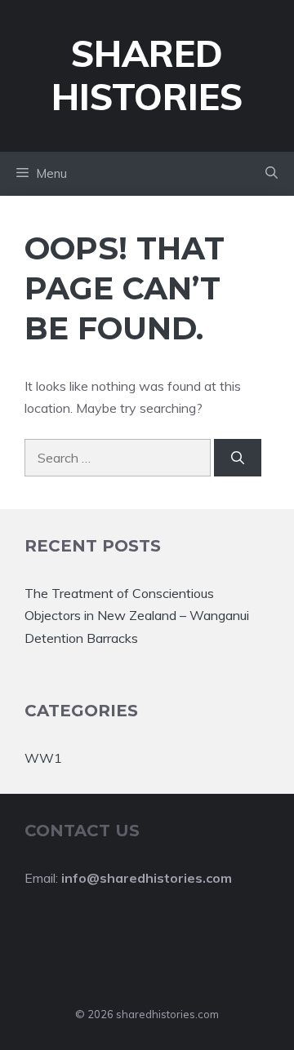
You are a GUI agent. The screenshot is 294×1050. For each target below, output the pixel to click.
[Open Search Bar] (271, 174)
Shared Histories (147, 75)
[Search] (237, 457)
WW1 (43, 758)
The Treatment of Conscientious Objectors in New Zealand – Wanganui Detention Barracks (136, 615)
